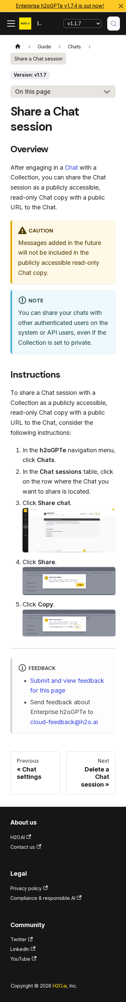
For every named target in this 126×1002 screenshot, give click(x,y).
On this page (32, 91)
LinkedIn (19, 949)
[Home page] (17, 47)
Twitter (18, 939)
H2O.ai (60, 986)
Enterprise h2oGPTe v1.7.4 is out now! (60, 6)
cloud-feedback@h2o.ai (64, 721)
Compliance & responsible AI (42, 898)
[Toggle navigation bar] (11, 23)
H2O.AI (17, 837)
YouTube (20, 959)
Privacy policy (26, 888)
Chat (71, 167)
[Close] (121, 6)
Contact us (22, 847)
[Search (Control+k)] (113, 23)
